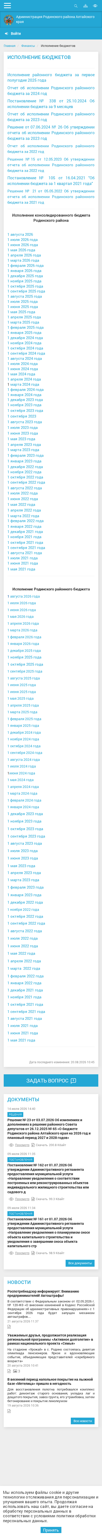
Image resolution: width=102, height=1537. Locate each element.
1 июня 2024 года (22, 368)
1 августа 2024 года (24, 358)
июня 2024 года (22, 773)
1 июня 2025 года (22, 306)
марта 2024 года (24, 384)
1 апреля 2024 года (24, 379)
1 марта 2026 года (23, 260)
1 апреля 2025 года (24, 317)
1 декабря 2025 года (25, 276)
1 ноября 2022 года (23, 909)
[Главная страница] (9, 20)
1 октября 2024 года (25, 348)
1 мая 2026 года (21, 250)
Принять (51, 1530)
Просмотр (22, 1145)
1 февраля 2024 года (25, 389)
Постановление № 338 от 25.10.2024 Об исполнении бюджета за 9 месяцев (51, 103)
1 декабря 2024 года (25, 337)
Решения (15, 1114)
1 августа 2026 (20, 234)
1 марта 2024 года (22, 793)
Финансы (28, 45)
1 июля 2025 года (22, 301)
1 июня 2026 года (22, 244)
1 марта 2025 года (23, 322)
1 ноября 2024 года (24, 343)
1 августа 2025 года (24, 296)
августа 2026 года (25, 596)
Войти (15, 33)
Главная (9, 45)
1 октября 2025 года (25, 286)
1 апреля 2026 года (24, 255)
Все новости (83, 1421)
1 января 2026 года (24, 270)
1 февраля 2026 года (25, 265)
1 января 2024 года (24, 394)
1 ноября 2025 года (24, 281)
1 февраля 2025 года (25, 327)
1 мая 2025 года (21, 312)
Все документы (80, 1263)
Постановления (20, 1159)
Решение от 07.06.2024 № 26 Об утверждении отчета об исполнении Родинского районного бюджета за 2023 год (51, 132)
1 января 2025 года (24, 332)
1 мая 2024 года (21, 374)
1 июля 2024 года (22, 363)
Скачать (42, 1145)
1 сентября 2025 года (26, 291)
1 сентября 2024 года (26, 353)
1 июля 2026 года (22, 239)
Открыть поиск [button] (76, 8)
